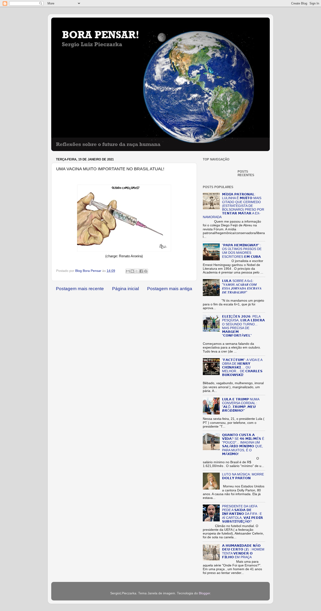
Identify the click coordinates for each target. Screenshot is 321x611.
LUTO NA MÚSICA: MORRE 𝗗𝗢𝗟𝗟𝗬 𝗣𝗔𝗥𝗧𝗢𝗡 (243, 476)
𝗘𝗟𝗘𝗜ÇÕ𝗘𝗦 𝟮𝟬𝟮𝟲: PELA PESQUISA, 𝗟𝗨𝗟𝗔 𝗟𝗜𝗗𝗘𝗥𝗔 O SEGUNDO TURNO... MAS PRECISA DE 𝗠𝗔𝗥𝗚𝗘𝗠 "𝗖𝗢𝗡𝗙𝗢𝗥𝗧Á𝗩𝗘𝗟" (243, 326)
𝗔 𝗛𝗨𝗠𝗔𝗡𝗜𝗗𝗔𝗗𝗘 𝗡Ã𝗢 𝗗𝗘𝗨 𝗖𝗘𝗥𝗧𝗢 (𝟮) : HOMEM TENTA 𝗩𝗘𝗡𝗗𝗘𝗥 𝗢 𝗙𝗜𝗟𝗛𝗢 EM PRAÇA (243, 551)
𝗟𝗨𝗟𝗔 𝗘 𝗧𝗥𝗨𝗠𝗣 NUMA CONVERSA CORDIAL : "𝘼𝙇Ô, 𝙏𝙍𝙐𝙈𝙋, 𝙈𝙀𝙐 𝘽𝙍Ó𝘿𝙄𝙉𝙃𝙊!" (240, 405)
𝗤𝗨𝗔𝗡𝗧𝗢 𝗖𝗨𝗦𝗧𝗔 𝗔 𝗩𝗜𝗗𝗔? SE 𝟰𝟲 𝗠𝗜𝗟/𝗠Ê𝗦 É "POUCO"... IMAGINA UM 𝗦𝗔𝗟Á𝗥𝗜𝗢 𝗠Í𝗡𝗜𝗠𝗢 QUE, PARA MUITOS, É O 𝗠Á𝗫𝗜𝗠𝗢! (243, 444)
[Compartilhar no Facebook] (141, 271)
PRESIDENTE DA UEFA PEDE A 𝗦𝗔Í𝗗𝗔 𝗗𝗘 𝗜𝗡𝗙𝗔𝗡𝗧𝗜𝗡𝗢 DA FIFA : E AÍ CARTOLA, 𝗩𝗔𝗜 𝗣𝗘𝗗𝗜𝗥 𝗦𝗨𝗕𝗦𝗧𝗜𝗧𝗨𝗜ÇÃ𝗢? (242, 514)
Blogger (204, 593)
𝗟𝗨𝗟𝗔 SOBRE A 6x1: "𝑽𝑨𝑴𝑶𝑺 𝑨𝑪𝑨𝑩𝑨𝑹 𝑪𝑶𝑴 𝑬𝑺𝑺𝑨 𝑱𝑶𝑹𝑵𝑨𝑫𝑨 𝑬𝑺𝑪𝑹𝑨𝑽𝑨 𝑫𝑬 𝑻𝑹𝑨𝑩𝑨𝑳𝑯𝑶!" (242, 286)
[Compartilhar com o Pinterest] (145, 271)
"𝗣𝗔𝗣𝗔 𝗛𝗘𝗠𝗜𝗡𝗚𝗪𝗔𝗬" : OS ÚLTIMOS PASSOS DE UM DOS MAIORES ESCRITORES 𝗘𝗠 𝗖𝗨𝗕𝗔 (242, 250)
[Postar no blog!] (132, 271)
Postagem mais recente (80, 288)
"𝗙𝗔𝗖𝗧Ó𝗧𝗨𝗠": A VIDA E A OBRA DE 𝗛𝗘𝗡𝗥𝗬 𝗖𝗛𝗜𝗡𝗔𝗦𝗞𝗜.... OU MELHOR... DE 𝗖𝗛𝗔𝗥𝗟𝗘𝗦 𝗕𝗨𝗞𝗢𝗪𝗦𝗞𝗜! (242, 367)
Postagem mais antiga (169, 288)
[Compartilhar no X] (136, 271)
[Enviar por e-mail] (127, 271)
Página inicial (125, 288)
